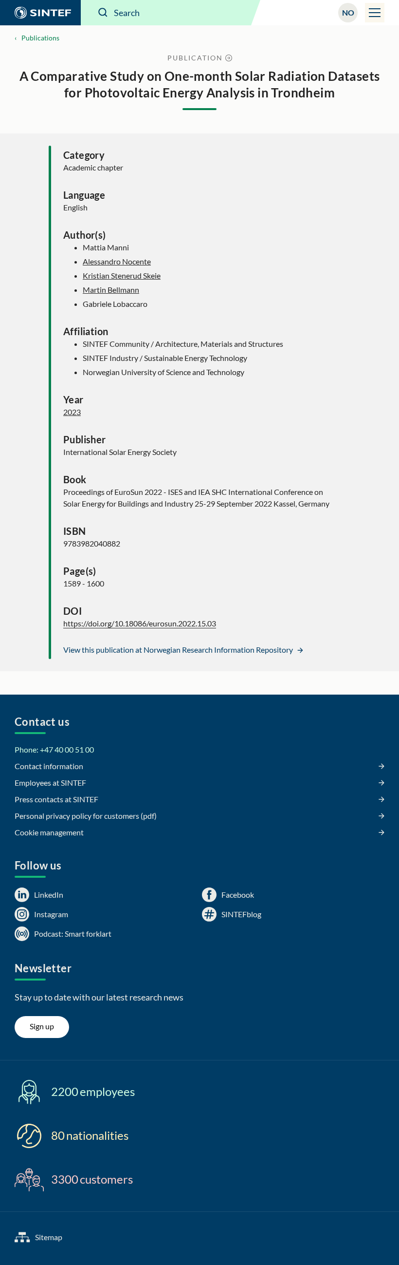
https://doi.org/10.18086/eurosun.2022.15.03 (139, 623)
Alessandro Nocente (117, 261)
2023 (72, 411)
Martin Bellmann (111, 289)
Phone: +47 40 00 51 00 (54, 749)
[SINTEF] (40, 12)
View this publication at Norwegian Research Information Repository (178, 649)
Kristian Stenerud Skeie (122, 275)
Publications (40, 38)
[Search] (103, 12)
